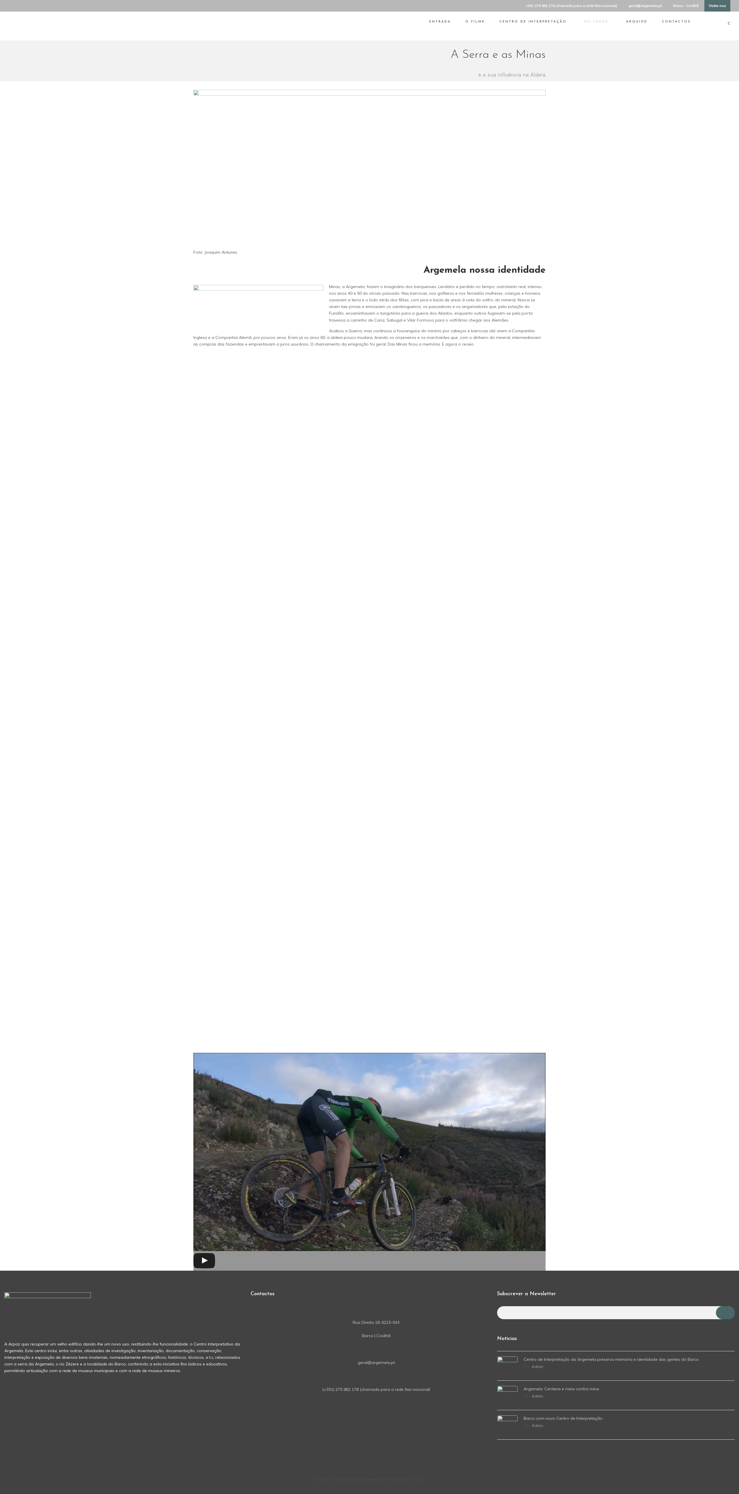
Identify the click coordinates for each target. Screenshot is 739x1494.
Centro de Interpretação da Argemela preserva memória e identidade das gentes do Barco (611, 1359)
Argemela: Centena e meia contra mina (561, 1388)
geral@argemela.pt (645, 5)
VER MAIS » (214, 498)
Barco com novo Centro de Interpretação (563, 1418)
